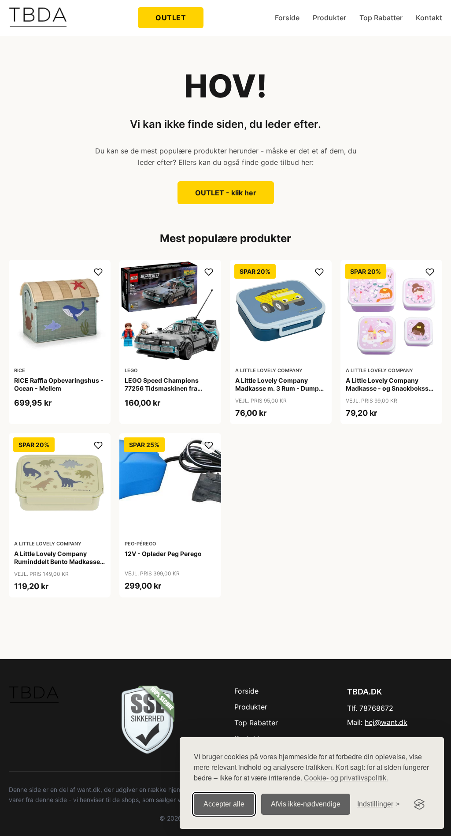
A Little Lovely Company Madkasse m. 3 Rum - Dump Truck (277, 388)
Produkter (329, 17)
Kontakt (429, 17)
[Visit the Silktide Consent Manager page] (419, 804)
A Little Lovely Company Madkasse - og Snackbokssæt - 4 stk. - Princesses (391, 388)
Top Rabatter (381, 17)
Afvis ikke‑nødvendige (305, 804)
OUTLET (170, 17)
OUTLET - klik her (225, 192)
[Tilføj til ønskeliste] (98, 272)
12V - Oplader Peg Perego (163, 553)
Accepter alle (223, 804)
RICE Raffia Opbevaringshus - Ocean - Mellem (59, 384)
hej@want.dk (386, 722)
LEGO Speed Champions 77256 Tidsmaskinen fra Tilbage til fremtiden (162, 388)
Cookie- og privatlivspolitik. (346, 778)
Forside (287, 17)
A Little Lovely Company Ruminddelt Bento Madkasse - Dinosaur (59, 561)
